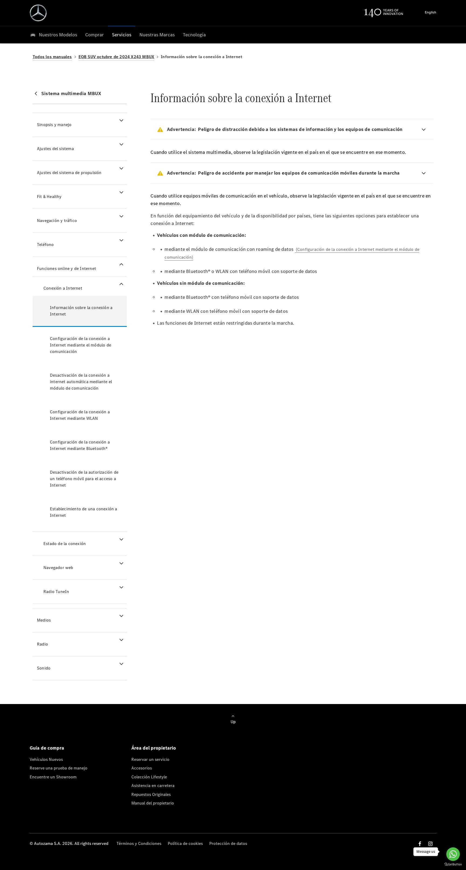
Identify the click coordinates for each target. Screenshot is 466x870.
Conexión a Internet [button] (62, 288)
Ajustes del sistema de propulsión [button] (69, 172)
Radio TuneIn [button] (56, 591)
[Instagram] (430, 843)
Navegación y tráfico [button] (57, 220)
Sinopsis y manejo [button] (54, 124)
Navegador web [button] (58, 567)
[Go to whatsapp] (453, 854)
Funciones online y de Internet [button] (66, 268)
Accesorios (141, 768)
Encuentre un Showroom (53, 777)
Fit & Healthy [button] (49, 196)
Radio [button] (42, 644)
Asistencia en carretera (152, 785)
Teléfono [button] (45, 244)
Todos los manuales (52, 57)
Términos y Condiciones (138, 843)
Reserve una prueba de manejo (58, 768)
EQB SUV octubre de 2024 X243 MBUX (116, 57)
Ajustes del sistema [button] (55, 148)
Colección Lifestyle (149, 777)
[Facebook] (420, 843)
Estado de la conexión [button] (64, 543)
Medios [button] (44, 620)
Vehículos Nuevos (46, 759)
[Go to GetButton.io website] (453, 864)
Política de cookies (185, 843)
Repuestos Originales (151, 794)
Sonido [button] (43, 668)
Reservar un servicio (150, 759)
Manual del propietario (152, 803)
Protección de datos (228, 843)
